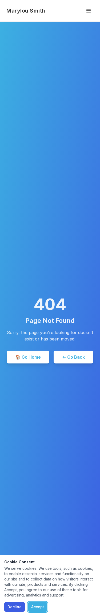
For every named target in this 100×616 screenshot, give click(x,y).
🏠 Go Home (28, 357)
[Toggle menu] (88, 11)
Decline (14, 607)
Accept (37, 607)
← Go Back (73, 357)
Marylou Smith (25, 10)
